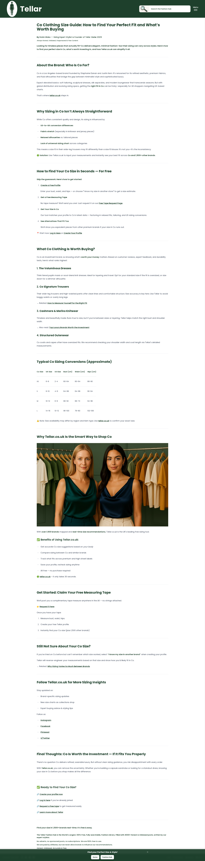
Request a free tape (49, 806)
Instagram (46, 720)
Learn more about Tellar (51, 812)
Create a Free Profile (50, 185)
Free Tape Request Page (110, 203)
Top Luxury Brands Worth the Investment (69, 327)
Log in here (45, 800)
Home (95, 857)
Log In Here (55, 233)
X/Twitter (45, 738)
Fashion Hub (107, 857)
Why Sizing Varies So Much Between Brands (68, 666)
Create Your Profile (73, 233)
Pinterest (45, 732)
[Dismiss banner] (147, 852)
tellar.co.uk (55, 95)
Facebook (45, 726)
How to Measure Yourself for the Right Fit (67, 303)
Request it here (47, 606)
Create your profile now (51, 794)
